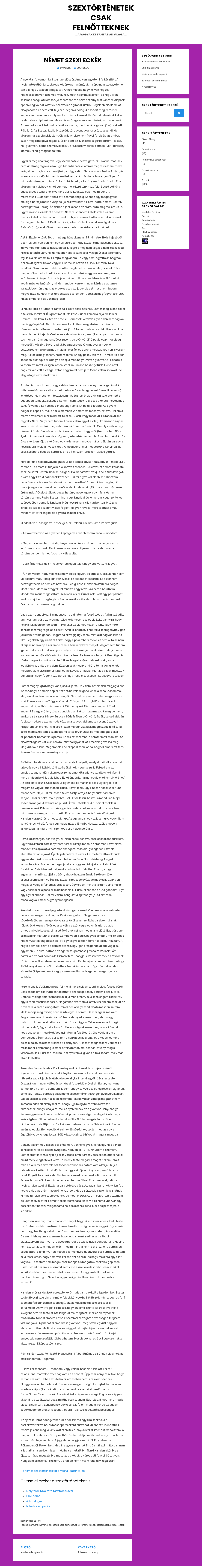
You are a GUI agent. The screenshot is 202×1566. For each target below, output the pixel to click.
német (42, 1525)
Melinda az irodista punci (154, 74)
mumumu (34, 1525)
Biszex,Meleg (148, 139)
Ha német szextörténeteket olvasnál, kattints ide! (53, 1471)
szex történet (67, 1525)
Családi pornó (148, 149)
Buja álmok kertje (150, 68)
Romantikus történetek (154, 159)
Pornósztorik (148, 220)
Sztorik (37, 1521)
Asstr (144, 228)
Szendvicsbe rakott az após (156, 61)
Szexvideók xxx (150, 170)
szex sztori (53, 1525)
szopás (114, 1525)
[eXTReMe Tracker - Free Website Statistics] (145, 241)
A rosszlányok (149, 87)
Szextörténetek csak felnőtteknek (101, 18)
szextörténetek (101, 1525)
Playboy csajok (149, 232)
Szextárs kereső (150, 224)
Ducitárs (146, 216)
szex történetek (83, 1525)
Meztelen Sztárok (151, 212)
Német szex (148, 236)
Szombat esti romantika (154, 80)
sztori (122, 1525)
